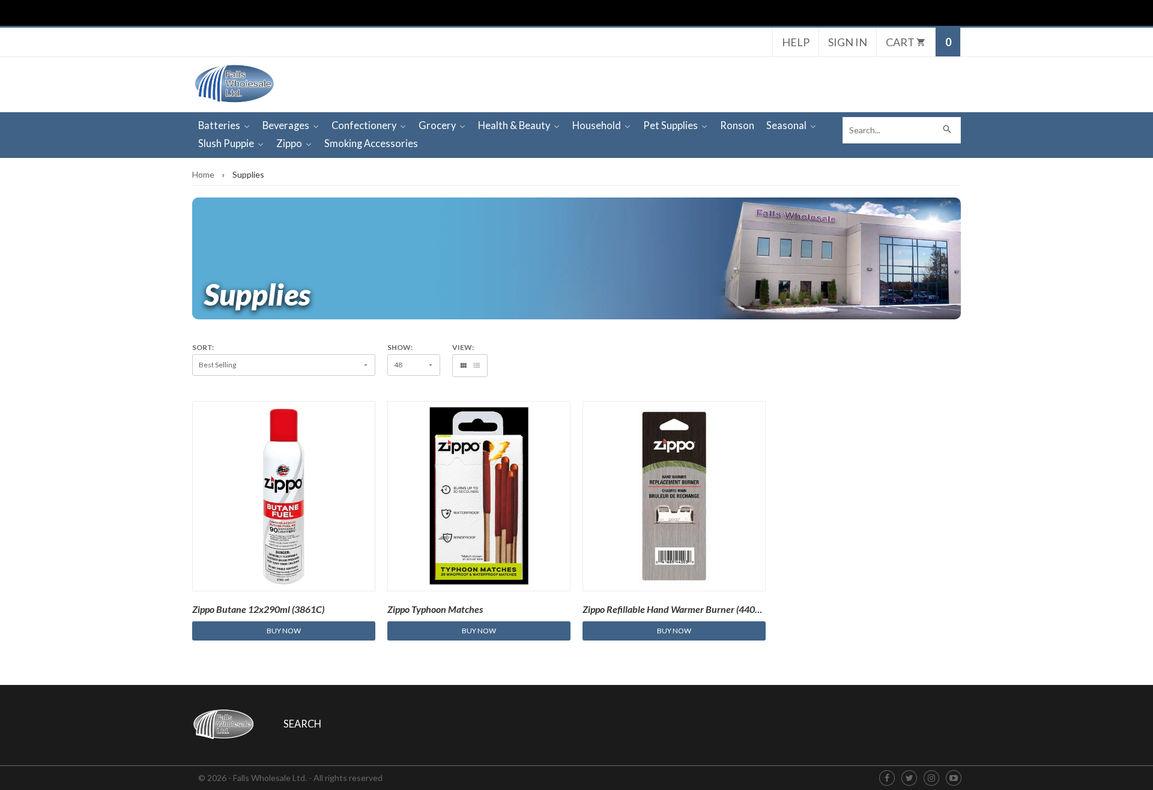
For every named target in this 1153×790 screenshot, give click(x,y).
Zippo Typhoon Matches (435, 609)
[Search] (947, 130)
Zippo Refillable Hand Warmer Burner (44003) (675, 609)
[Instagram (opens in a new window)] (931, 778)
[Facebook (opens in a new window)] (887, 778)
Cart (901, 42)
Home (203, 174)
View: (463, 347)
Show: (400, 347)
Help (796, 42)
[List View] (476, 365)
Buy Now (284, 630)
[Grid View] (463, 365)
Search (302, 724)
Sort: (203, 347)
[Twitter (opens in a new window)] (909, 778)
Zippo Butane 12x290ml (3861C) (258, 609)
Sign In (847, 42)
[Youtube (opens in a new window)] (953, 778)
